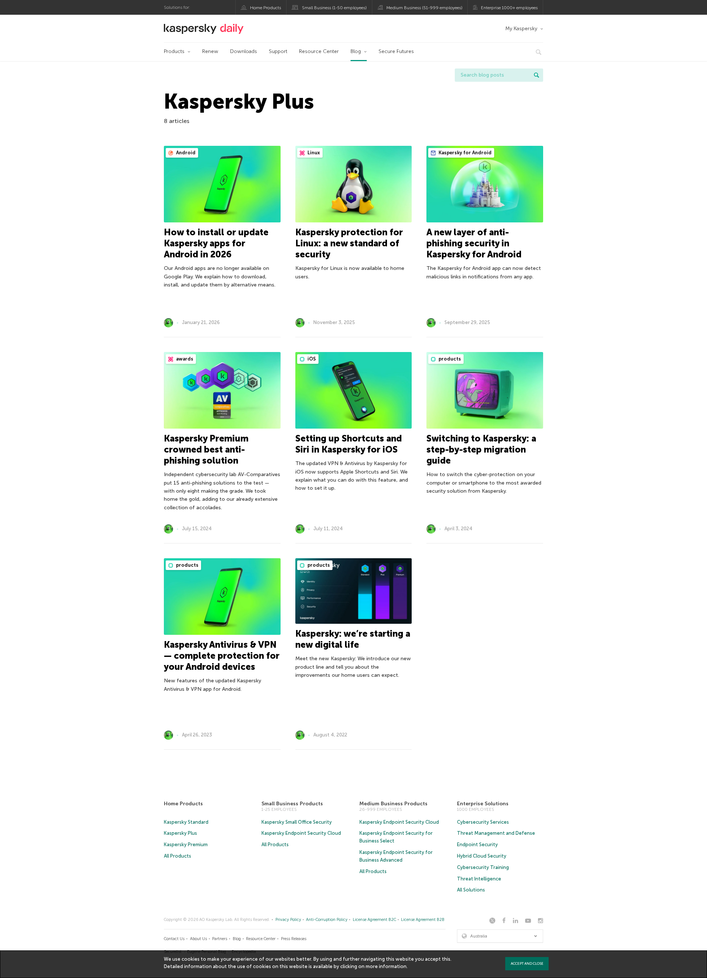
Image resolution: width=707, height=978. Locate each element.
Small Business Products (292, 804)
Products (174, 51)
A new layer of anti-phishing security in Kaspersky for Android (473, 243)
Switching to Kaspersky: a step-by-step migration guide (481, 449)
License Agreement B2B (422, 919)
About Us (198, 938)
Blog (356, 51)
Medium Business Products (393, 804)
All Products (177, 856)
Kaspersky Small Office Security (296, 822)
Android (185, 152)
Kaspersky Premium (186, 844)
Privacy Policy (288, 919)
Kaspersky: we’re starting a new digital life (352, 639)
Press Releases (293, 938)
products (449, 359)
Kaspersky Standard (186, 822)
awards (184, 359)
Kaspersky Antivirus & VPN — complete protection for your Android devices (221, 655)
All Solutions (471, 890)
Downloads (243, 51)
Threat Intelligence (479, 879)
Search (536, 75)
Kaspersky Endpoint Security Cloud (301, 833)
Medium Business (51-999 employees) (424, 7)
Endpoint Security (477, 844)
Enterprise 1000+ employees (509, 7)
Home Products (265, 7)
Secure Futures (396, 51)
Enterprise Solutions (483, 804)
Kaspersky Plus (180, 833)
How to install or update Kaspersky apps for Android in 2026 (216, 243)
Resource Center (319, 51)
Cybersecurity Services (483, 822)
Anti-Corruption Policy (327, 919)
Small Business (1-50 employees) (334, 7)
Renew (210, 51)
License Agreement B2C (374, 919)
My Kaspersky (521, 28)
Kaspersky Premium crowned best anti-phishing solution (206, 449)
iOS (311, 359)
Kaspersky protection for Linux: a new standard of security (349, 243)
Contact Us (174, 938)
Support (278, 51)
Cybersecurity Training (483, 867)
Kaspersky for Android (464, 152)
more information (386, 966)
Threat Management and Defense (496, 833)
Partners (219, 938)
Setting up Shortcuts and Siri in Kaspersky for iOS (348, 444)
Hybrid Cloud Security (481, 856)
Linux (313, 152)
